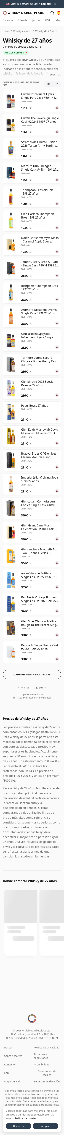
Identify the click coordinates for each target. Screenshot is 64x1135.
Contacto (9, 1064)
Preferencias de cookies (47, 1073)
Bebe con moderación (47, 1081)
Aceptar (45, 1126)
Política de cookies (25, 1118)
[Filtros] (48, 84)
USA (47, 20)
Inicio (6, 31)
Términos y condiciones (41, 1056)
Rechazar (18, 1126)
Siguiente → (40, 687)
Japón (36, 20)
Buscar (8, 1047)
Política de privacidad (46, 1047)
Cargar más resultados (32, 674)
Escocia (8, 20)
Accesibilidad (42, 1064)
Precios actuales (15, 52)
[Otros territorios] (58, 12)
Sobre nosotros (13, 1056)
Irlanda (22, 20)
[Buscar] (52, 13)
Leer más (55, 74)
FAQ (6, 1073)
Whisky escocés (22, 31)
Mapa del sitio (12, 1081)
